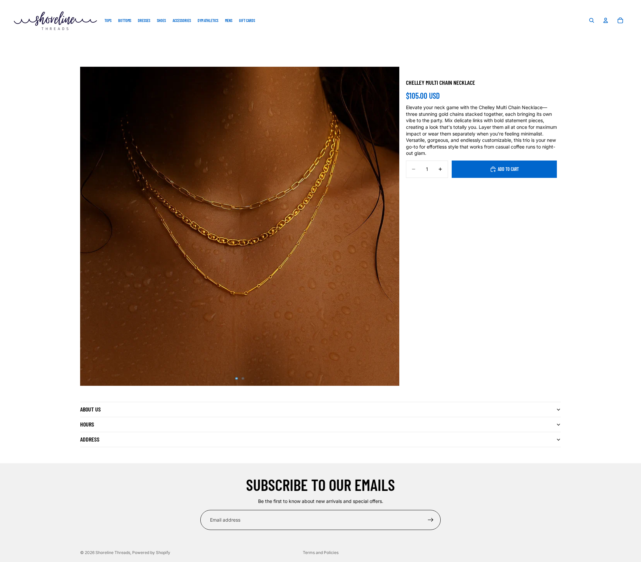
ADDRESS (89, 439)
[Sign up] (431, 520)
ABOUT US (90, 409)
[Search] (591, 20)
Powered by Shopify (151, 552)
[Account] (605, 20)
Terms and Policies (321, 552)
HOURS (87, 424)
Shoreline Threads (112, 552)
